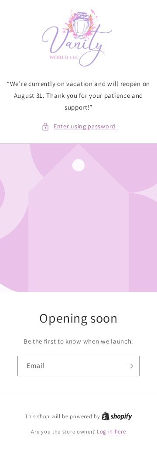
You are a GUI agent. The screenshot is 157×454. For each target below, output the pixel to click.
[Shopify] (117, 416)
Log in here (111, 431)
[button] (78, 126)
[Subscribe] (129, 366)
